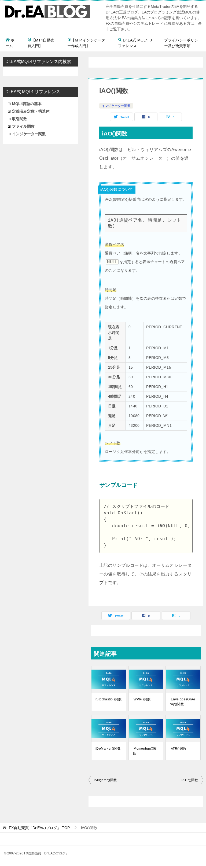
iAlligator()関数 (105, 780)
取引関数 (19, 119)
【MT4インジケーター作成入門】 (86, 43)
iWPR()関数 (141, 699)
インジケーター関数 (116, 106)
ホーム (9, 43)
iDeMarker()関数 (108, 748)
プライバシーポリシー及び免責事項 (181, 43)
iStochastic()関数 (108, 699)
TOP (39, 828)
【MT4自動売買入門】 (41, 43)
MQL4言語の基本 (27, 104)
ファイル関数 (23, 126)
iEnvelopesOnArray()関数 (182, 701)
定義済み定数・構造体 (31, 111)
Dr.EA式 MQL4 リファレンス (135, 43)
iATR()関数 (178, 748)
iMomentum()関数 (145, 751)
